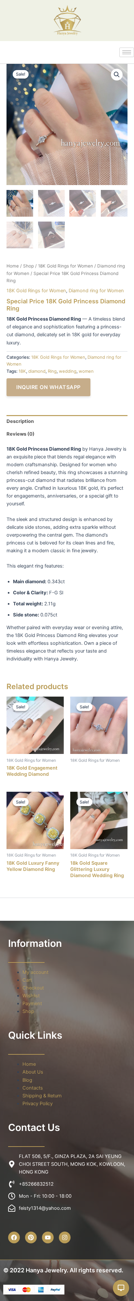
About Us (32, 1072)
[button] (117, 74)
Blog (27, 1080)
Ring (52, 371)
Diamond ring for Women (96, 291)
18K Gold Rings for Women (65, 265)
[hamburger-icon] (126, 52)
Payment (32, 1003)
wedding (67, 371)
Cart (27, 980)
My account (35, 972)
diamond (37, 371)
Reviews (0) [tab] (20, 434)
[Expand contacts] (121, 1288)
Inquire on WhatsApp (48, 387)
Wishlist (31, 996)
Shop (28, 265)
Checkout (33, 988)
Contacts (32, 1088)
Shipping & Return (42, 1096)
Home (13, 265)
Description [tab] (20, 421)
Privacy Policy (37, 1103)
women (86, 371)
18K (22, 371)
